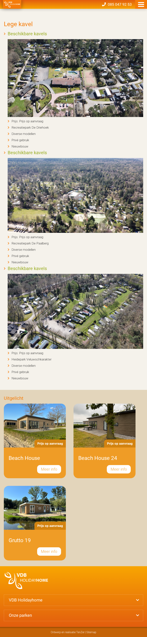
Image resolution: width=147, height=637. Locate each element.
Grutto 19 (20, 540)
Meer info (49, 469)
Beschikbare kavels (27, 33)
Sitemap (91, 632)
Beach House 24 (97, 458)
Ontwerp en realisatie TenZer (68, 632)
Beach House (24, 458)
